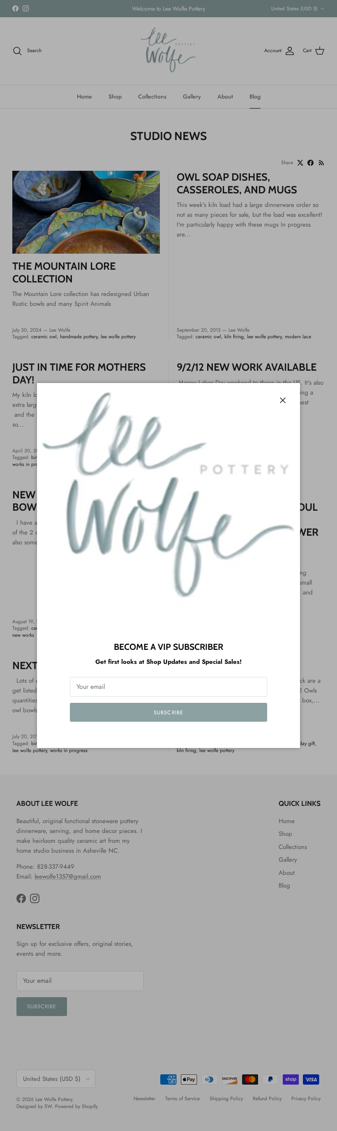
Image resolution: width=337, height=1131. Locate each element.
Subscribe (168, 712)
